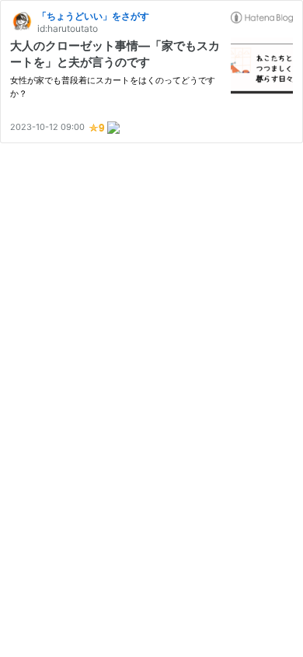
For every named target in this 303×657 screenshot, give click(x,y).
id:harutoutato (67, 28)
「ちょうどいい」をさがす (93, 16)
